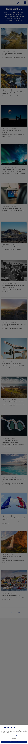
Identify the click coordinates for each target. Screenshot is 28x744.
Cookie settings (14, 735)
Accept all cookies (14, 741)
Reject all (14, 738)
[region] (14, 734)
